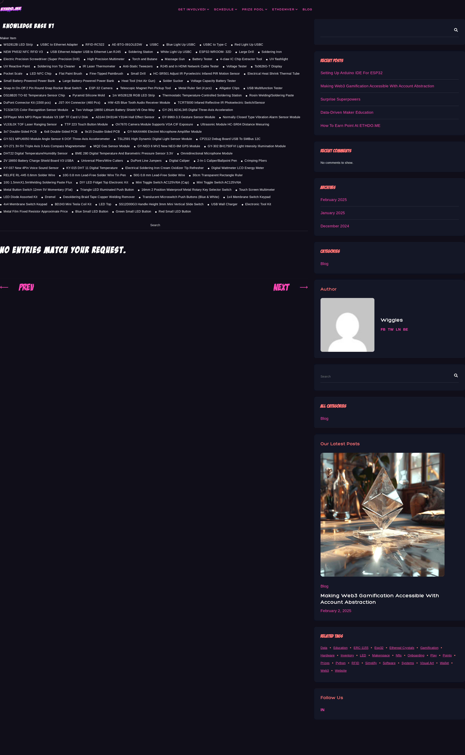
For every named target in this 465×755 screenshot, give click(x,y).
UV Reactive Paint (17, 66)
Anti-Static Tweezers (138, 66)
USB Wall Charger (224, 204)
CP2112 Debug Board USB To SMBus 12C (230, 139)
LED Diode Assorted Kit (20, 197)
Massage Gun (175, 59)
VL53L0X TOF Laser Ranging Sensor (30, 124)
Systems (408, 663)
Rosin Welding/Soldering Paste (271, 95)
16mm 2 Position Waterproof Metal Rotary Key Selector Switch (186, 189)
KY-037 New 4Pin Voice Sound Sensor (31, 168)
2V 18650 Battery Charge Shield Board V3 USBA (39, 160)
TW (390, 329)
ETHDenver (283, 9)
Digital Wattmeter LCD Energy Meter (237, 168)
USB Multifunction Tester (265, 88)
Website (341, 670)
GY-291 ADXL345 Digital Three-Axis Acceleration (197, 110)
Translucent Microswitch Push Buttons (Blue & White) (181, 197)
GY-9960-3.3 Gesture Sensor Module (188, 117)
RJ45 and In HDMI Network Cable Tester (189, 66)
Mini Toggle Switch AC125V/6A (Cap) (162, 182)
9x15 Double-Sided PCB (102, 131)
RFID (355, 663)
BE (405, 329)
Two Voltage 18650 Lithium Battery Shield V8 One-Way (115, 110)
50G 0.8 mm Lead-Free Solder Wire (159, 175)
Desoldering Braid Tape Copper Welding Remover (99, 197)
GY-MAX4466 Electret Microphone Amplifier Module (164, 131)
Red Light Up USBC (249, 44)
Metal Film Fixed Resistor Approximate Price (36, 211)
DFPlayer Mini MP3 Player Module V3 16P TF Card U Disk (46, 117)
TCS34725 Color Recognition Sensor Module (36, 110)
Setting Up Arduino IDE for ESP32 (352, 73)
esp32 (379, 648)
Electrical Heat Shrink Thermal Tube (273, 73)
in (323, 710)
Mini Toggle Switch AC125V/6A (219, 182)
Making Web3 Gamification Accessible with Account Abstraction (377, 86)
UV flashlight (279, 59)
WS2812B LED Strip (18, 44)
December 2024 (335, 226)
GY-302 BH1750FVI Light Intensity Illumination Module (247, 146)
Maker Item (8, 38)
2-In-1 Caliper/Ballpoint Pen (217, 160)
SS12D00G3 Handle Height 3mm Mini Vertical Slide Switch (161, 204)
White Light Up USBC (176, 52)
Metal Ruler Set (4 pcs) (195, 88)
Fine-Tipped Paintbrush (106, 73)
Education (340, 648)
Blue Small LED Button (91, 211)
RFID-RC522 (94, 44)
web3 (325, 670)
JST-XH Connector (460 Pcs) (79, 102)
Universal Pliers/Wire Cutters (102, 160)
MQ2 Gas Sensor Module (111, 146)
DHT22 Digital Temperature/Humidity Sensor (36, 153)
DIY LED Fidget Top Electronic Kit (104, 182)
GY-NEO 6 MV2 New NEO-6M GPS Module (168, 146)
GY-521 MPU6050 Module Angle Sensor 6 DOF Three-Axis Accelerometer (57, 139)
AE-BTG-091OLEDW (127, 44)
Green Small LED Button (133, 211)
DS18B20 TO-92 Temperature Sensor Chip (34, 95)
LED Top (105, 204)
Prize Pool (253, 9)
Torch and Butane (144, 59)
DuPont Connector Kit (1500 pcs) (27, 102)
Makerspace (381, 655)
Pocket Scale (13, 73)
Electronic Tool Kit (258, 204)
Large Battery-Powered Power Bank (88, 81)
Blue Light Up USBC (181, 44)
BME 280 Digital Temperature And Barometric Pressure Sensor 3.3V (124, 153)
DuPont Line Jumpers (146, 160)
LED (363, 655)
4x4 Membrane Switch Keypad (25, 204)
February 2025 (334, 199)
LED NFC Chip (40, 73)
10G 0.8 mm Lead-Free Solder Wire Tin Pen (94, 175)
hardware (328, 655)
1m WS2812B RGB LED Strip (133, 95)
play (433, 655)
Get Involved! (192, 9)
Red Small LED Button (175, 211)
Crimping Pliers (255, 160)
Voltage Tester (236, 66)
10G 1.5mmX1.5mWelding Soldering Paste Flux (38, 182)
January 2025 (333, 213)
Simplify (371, 663)
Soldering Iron (272, 52)
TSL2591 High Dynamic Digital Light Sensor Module (154, 139)
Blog (308, 9)
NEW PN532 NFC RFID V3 (23, 52)
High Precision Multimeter (105, 59)
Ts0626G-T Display (268, 66)
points (447, 655)
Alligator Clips (229, 88)
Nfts (399, 655)
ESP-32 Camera (100, 88)
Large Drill (246, 52)
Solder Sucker (173, 81)
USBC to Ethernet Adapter (59, 44)
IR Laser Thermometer (99, 66)
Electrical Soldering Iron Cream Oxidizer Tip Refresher (164, 168)
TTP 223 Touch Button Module (86, 124)
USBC (154, 44)
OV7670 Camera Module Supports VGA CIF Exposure (154, 124)
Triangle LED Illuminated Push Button (107, 189)
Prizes (325, 663)
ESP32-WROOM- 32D (215, 52)
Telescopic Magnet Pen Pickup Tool (145, 88)
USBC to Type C (215, 44)
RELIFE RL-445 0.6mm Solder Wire (29, 175)
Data (324, 648)
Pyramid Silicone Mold (89, 95)
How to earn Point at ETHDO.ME (350, 125)
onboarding (416, 655)
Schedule (224, 9)
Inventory (347, 655)
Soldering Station (140, 52)
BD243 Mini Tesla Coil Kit (73, 204)
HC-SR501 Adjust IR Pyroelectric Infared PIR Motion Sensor (196, 73)
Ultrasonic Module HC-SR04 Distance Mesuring (235, 124)
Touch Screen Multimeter (257, 189)
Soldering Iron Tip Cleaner (56, 66)
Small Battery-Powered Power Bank (29, 81)
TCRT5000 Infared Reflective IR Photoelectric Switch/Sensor (221, 102)
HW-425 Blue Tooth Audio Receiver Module (139, 102)
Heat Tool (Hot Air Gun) (138, 81)
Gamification (429, 648)
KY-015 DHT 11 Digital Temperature (92, 168)
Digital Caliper (179, 160)
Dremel (50, 197)
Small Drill (138, 73)
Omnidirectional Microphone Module (206, 153)
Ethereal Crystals (401, 648)
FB (383, 329)
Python (341, 663)
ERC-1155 (361, 648)
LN (398, 329)
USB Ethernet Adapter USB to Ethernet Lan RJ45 (85, 52)
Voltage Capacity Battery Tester (213, 81)
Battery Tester (202, 59)
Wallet (444, 663)
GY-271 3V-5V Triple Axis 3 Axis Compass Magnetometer (45, 146)
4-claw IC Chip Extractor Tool (241, 59)
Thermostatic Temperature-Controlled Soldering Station (202, 95)
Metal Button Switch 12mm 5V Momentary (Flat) (38, 189)
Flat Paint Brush (70, 73)
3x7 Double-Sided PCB (20, 131)
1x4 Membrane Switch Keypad (249, 197)
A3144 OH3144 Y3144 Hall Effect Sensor (125, 117)
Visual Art (427, 663)
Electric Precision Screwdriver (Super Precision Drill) (42, 59)
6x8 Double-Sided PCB (60, 131)
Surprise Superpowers (340, 99)
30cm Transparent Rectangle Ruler (218, 175)
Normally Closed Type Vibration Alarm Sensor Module (261, 117)
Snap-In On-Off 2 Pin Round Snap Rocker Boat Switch (42, 88)
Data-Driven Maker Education (347, 112)
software (389, 663)
